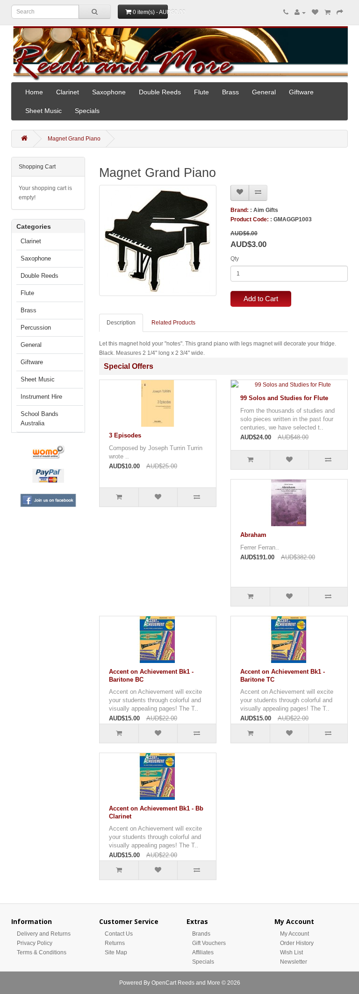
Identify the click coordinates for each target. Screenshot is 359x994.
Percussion (36, 327)
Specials (87, 110)
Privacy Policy (34, 943)
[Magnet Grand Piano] (157, 240)
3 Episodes (125, 435)
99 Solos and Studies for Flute (284, 398)
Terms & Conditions (41, 952)
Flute (201, 92)
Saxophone (109, 92)
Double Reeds (160, 92)
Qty (234, 258)
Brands (201, 934)
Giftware (301, 92)
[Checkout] (340, 12)
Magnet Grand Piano (74, 138)
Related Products (173, 322)
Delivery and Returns (44, 934)
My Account (294, 934)
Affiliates (203, 952)
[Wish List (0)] (315, 12)
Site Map (116, 952)
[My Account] (300, 12)
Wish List (291, 952)
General (264, 92)
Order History (297, 943)
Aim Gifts (265, 210)
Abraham (253, 534)
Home (34, 92)
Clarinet (67, 92)
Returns (115, 943)
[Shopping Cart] (327, 12)
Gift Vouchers (209, 943)
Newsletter (293, 962)
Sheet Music (43, 110)
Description (121, 322)
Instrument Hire (41, 396)
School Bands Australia (39, 418)
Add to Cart (261, 299)
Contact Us (119, 934)
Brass (230, 92)
